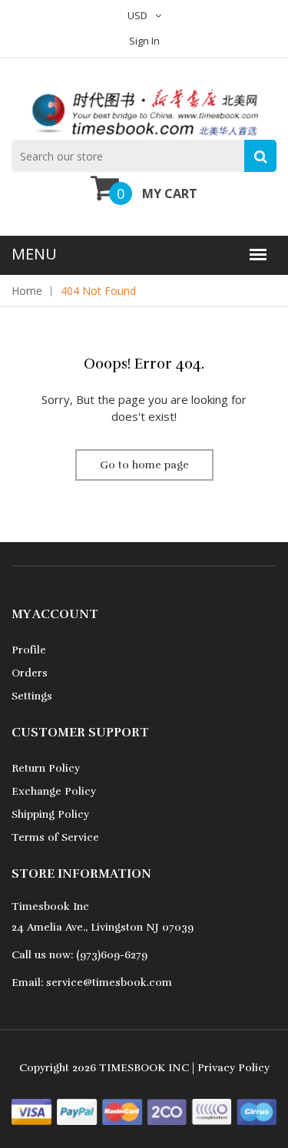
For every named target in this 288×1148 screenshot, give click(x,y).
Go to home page (144, 464)
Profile (29, 650)
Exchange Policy (54, 791)
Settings (32, 696)
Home (27, 290)
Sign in (144, 41)
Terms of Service (55, 837)
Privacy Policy (233, 1067)
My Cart (169, 193)
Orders (30, 673)
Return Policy (46, 768)
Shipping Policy (50, 814)
